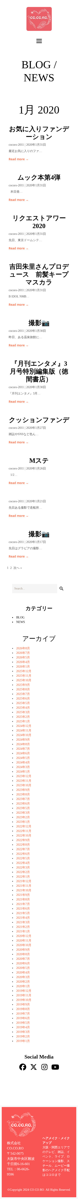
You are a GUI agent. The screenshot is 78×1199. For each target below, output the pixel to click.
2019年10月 (23, 1000)
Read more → (19, 159)
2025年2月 (23, 716)
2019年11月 (23, 995)
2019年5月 (23, 1022)
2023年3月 (23, 812)
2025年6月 (23, 698)
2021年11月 (23, 885)
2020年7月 (23, 958)
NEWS (20, 622)
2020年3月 (23, 977)
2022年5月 (23, 858)
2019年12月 (23, 990)
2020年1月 (23, 986)
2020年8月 (23, 954)
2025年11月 (23, 675)
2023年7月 (23, 799)
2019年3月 (23, 1032)
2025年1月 (23, 721)
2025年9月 (23, 684)
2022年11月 (23, 831)
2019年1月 (23, 1041)
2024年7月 (23, 748)
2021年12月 (23, 881)
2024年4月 (23, 762)
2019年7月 (23, 1013)
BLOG (20, 617)
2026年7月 (23, 653)
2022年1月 (23, 876)
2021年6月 (23, 908)
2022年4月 (23, 863)
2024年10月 (23, 735)
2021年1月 (23, 931)
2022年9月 (23, 840)
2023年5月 (23, 808)
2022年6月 (23, 853)
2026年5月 (23, 657)
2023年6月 (23, 803)
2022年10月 (23, 835)
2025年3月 (23, 712)
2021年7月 (23, 904)
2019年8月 (23, 1009)
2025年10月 (23, 680)
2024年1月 (23, 771)
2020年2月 (23, 981)
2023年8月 (23, 794)
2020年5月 (23, 968)
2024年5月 (23, 758)
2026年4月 (23, 662)
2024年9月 (23, 739)
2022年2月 (23, 872)
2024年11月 (23, 730)
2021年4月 (23, 917)
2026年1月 (23, 666)
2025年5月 (23, 703)
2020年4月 (23, 972)
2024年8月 (23, 744)
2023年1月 (23, 821)
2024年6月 (23, 753)
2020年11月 (23, 940)
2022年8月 (23, 844)
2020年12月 (23, 936)
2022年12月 (23, 826)
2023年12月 (23, 776)
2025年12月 (23, 671)
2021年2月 (23, 926)
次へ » (17, 567)
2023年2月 (23, 817)
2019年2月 (23, 1036)
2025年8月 (23, 689)
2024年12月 (23, 726)
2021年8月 (23, 899)
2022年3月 (23, 867)
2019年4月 (23, 1027)
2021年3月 (23, 922)
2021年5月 (23, 913)
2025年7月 (23, 694)
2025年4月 (23, 707)
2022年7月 (23, 849)
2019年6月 (23, 1018)
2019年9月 (23, 1004)
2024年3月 (23, 767)
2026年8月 (23, 648)
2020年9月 (23, 949)
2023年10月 (23, 785)
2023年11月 (23, 780)
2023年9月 (23, 790)
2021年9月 (23, 895)
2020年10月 (23, 945)
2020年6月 (23, 963)
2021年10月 (23, 890)
